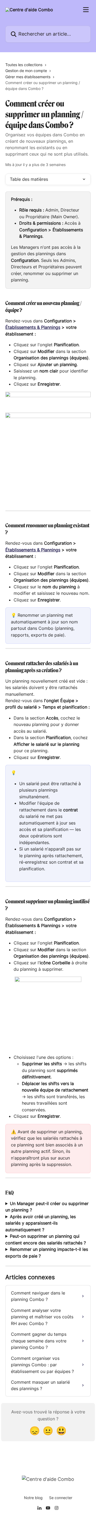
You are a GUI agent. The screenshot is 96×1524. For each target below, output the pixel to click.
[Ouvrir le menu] (86, 9)
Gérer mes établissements (27, 76)
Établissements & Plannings (32, 327)
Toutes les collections (23, 64)
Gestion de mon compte (26, 70)
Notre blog (33, 1497)
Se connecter (60, 1497)
